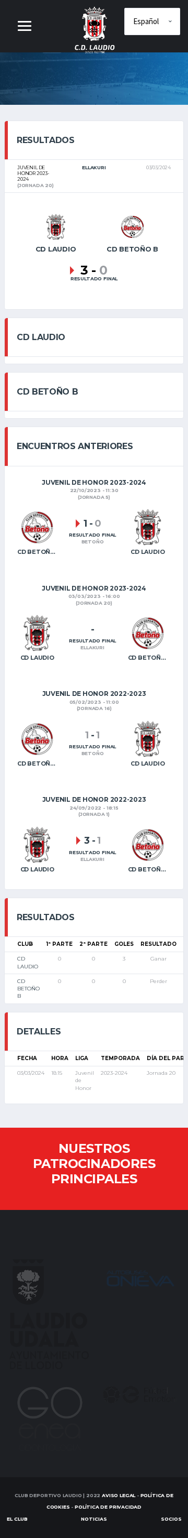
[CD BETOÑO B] (132, 226)
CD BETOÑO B (28, 989)
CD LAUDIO (27, 962)
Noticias (94, 1519)
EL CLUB (17, 1519)
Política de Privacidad (108, 1507)
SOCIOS (171, 1519)
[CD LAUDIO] (56, 226)
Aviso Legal (118, 1495)
